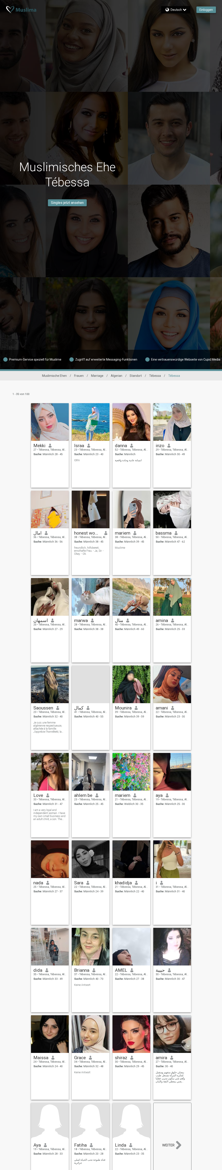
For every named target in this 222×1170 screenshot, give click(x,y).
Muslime (120, 547)
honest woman (87, 533)
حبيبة (160, 970)
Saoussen (43, 708)
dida (37, 970)
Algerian (116, 375)
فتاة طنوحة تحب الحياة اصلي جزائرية (89, 1161)
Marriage (97, 375)
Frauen (79, 375)
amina (162, 620)
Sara (78, 882)
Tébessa (155, 375)
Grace (80, 1057)
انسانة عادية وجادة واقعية (128, 460)
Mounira (123, 708)
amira (161, 1057)
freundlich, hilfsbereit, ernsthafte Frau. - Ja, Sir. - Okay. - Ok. (89, 550)
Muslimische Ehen (54, 375)
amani (162, 708)
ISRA (77, 460)
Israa (79, 445)
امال (37, 533)
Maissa (40, 1057)
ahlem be (83, 795)
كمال (78, 708)
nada (38, 882)
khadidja (123, 882)
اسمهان (40, 620)
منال (119, 620)
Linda (120, 1145)
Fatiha (80, 1145)
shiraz (121, 1057)
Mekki (39, 445)
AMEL (121, 970)
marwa (81, 620)
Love (38, 795)
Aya (37, 1145)
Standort (136, 375)
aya (159, 795)
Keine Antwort (82, 984)
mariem (122, 533)
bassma (163, 533)
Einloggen (206, 9)
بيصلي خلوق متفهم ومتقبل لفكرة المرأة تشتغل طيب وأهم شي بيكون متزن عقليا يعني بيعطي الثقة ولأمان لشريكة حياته (170, 1077)
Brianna (81, 970)
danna (121, 445)
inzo (160, 445)
